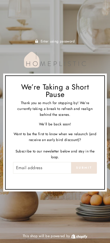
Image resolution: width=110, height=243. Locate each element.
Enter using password (58, 41)
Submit (84, 167)
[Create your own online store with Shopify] (79, 235)
